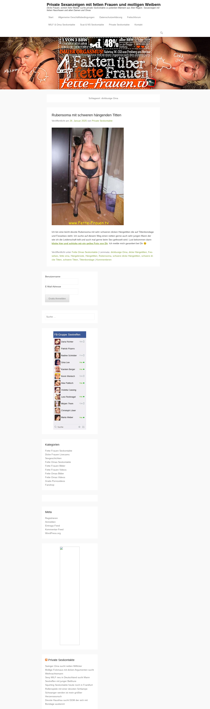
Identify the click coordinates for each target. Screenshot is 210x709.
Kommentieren (104, 259)
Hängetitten (91, 256)
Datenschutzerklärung (110, 17)
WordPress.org (53, 533)
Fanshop (49, 484)
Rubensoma (105, 256)
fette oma (64, 256)
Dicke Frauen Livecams (57, 454)
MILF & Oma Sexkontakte (61, 24)
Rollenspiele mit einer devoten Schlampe (66, 689)
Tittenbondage (86, 259)
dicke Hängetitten (138, 252)
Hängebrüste (77, 256)
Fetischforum (134, 17)
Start (50, 17)
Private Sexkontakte (119, 24)
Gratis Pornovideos (55, 481)
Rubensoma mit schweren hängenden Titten (86, 115)
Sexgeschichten (53, 458)
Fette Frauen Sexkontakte (58, 450)
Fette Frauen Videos (55, 469)
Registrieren (51, 518)
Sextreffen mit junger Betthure (60, 681)
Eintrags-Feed (52, 525)
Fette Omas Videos (55, 477)
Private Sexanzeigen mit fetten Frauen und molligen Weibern (104, 4)
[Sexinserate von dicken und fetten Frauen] (105, 63)
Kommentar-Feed (54, 529)
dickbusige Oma (119, 252)
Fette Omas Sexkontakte (85, 252)
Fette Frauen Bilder (55, 465)
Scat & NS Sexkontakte (92, 24)
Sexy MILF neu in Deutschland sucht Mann (67, 677)
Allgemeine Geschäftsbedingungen (76, 17)
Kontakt (138, 24)
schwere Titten (70, 259)
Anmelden (50, 522)
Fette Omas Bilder (54, 473)
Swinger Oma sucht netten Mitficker (63, 666)
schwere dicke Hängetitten (126, 256)
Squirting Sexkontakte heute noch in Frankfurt (69, 685)
